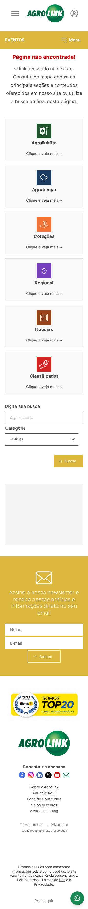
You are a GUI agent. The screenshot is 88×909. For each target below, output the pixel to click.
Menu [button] (74, 39)
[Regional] (44, 270)
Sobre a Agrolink (44, 787)
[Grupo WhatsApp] (77, 898)
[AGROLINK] (45, 13)
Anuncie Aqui (44, 793)
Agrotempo (44, 189)
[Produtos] (44, 131)
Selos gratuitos (44, 805)
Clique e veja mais (42, 153)
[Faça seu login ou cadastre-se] (74, 13)
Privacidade (59, 825)
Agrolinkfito (44, 143)
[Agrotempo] (44, 177)
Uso (62, 880)
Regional (44, 282)
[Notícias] (44, 317)
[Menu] (15, 13)
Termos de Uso (31, 825)
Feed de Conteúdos (44, 799)
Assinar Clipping (44, 811)
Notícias (44, 329)
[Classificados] (44, 364)
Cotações (44, 236)
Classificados (44, 376)
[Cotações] (44, 224)
